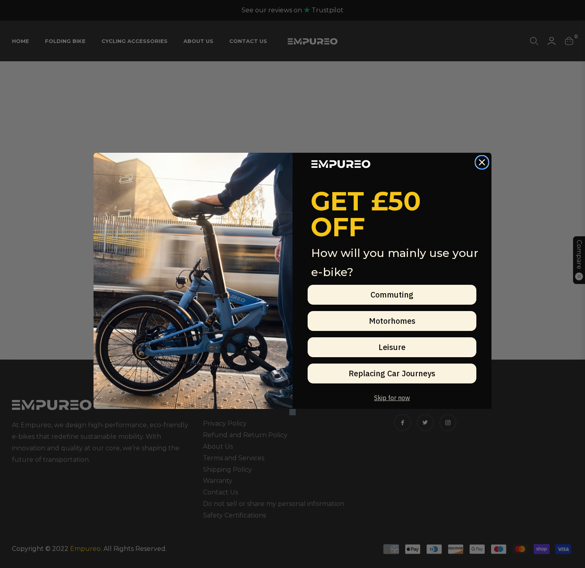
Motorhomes (392, 320)
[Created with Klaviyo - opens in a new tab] (292, 412)
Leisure (392, 347)
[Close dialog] (482, 162)
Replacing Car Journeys (392, 373)
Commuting (391, 294)
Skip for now (392, 398)
